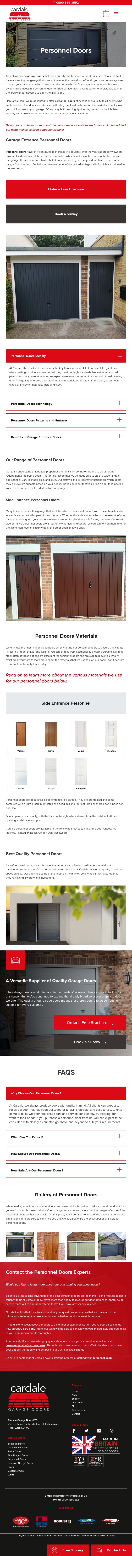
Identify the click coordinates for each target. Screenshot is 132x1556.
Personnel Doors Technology (31, 404)
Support (76, 1398)
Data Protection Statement (77, 1535)
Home (75, 1391)
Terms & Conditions (53, 1535)
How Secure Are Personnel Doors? (35, 1154)
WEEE (11, 1474)
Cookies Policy (98, 1535)
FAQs (11, 1467)
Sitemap (111, 1535)
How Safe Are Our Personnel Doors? (37, 1170)
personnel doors (65, 101)
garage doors (35, 76)
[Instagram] (112, 1431)
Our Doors (77, 1402)
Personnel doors (16, 152)
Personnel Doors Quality (28, 356)
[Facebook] (74, 1431)
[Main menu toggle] (116, 13)
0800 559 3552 (67, 2)
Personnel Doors (17, 1459)
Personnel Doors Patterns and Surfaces (39, 420)
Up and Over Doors (18, 1447)
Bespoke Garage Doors (20, 1463)
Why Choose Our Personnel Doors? (36, 1093)
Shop (74, 1406)
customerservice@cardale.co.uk (70, 1495)
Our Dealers (78, 1410)
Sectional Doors (16, 1443)
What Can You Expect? (27, 1137)
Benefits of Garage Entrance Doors (36, 437)
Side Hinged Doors (18, 1455)
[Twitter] (86, 1431)
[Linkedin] (99, 1431)
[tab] (66, 703)
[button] (66, 356)
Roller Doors (14, 1451)
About (75, 1395)
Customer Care (16, 1471)
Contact (76, 1414)
